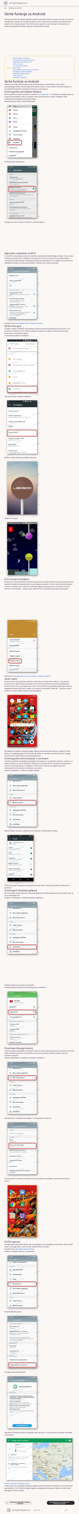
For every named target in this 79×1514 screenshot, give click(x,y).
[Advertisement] (39, 41)
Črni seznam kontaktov (20, 66)
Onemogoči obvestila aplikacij (22, 72)
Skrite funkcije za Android (21, 58)
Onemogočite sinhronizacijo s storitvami (26, 70)
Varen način (17, 68)
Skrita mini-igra (18, 64)
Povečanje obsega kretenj (21, 73)
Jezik (66, 1510)
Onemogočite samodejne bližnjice (24, 60)
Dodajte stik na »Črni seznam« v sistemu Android (32, 676)
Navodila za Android (15, 8)
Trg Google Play (43, 94)
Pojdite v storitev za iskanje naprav (17, 1483)
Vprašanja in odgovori (20, 77)
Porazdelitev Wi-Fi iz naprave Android (28, 323)
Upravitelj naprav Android (24, 1249)
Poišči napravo (17, 75)
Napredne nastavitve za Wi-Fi (22, 62)
